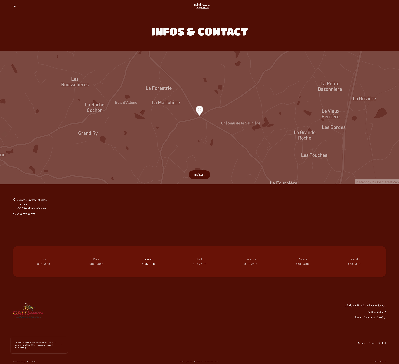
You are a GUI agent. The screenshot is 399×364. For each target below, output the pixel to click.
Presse (371, 343)
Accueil (361, 343)
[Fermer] (62, 345)
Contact (382, 343)
